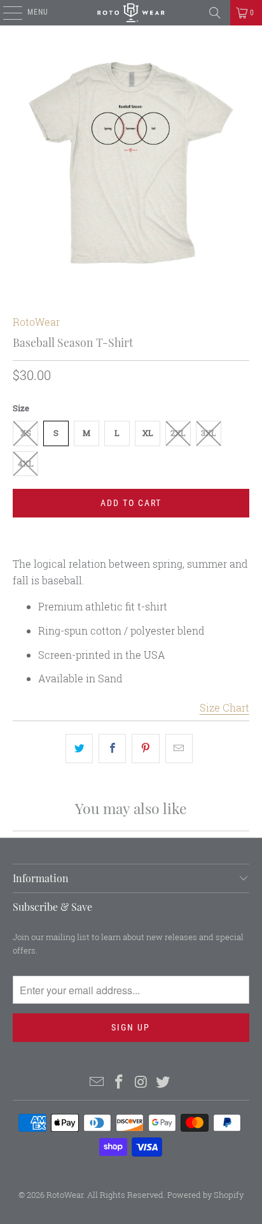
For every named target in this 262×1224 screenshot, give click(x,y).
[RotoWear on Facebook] (119, 1082)
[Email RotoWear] (97, 1082)
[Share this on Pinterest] (145, 748)
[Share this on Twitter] (79, 748)
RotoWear (36, 321)
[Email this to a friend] (179, 748)
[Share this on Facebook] (112, 748)
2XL (178, 433)
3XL (208, 433)
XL (147, 433)
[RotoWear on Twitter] (163, 1082)
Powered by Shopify (205, 1194)
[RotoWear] (131, 12)
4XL (26, 463)
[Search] (215, 12)
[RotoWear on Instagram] (141, 1082)
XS (25, 433)
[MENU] (6, 12)
